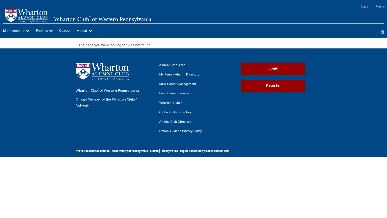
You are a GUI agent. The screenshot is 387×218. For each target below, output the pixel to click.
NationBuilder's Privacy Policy (180, 131)
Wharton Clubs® (170, 103)
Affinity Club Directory (175, 122)
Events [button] (42, 31)
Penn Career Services (174, 93)
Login (364, 6)
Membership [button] (14, 31)
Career (65, 31)
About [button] (83, 31)
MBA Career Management (177, 84)
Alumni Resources (172, 65)
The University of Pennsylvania (129, 151)
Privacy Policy (169, 151)
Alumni (154, 151)
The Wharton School (96, 151)
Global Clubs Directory (175, 112)
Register (380, 6)
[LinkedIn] (382, 32)
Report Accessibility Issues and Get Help (204, 151)
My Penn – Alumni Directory (179, 74)
